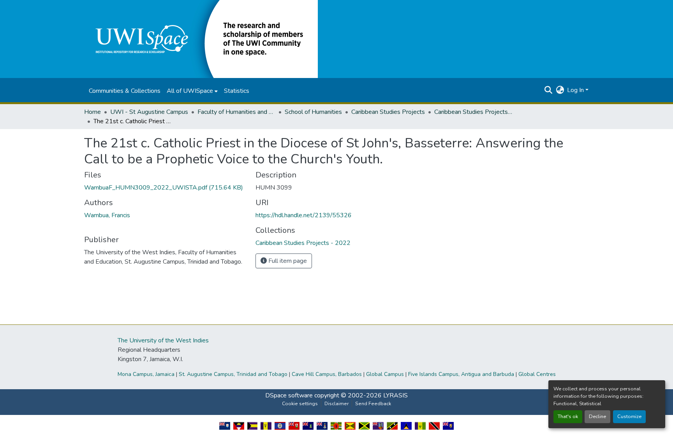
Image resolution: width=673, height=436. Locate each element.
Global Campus (385, 374)
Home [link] (92, 112)
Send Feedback (373, 404)
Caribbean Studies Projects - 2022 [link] (473, 112)
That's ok (568, 416)
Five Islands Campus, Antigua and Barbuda (461, 374)
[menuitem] (192, 91)
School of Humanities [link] (313, 112)
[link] (165, 187)
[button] (201, 38)
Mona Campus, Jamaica (146, 374)
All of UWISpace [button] (190, 91)
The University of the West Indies (163, 340)
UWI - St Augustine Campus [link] (149, 112)
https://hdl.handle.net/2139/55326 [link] (303, 215)
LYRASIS (395, 395)
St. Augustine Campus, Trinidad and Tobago (233, 374)
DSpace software (289, 395)
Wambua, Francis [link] (107, 215)
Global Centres (537, 374)
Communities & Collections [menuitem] (124, 91)
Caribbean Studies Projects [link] (388, 112)
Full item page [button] (287, 261)
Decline (597, 416)
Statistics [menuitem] (236, 91)
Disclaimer (336, 404)
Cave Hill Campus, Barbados (327, 374)
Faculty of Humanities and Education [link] (236, 112)
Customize (629, 416)
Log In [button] (576, 90)
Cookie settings (300, 404)
